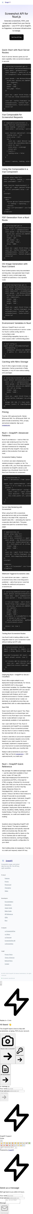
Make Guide (8, 911)
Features (7, 878)
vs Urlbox (7, 934)
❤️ (7, 1145)
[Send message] (16, 1148)
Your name (3, 1089)
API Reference (9, 914)
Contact (7, 964)
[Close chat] (2, 1141)
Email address (4, 1091)
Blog (6, 920)
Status (6, 891)
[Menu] (30, 2)
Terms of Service (9, 957)
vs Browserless (9, 944)
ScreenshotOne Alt (10, 940)
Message (3, 1203)
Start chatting (4, 1093)
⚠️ (21, 1145)
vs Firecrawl (8, 937)
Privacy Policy (9, 954)
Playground (8, 884)
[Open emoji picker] (0, 1148)
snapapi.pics (6, 425)
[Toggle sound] (0, 1141)
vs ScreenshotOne (10, 931)
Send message (4, 1213)
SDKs (6, 917)
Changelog (8, 888)
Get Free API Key (17, 37)
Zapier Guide (8, 908)
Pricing (7, 881)
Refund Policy (9, 960)
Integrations (8, 905)
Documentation (9, 901)
